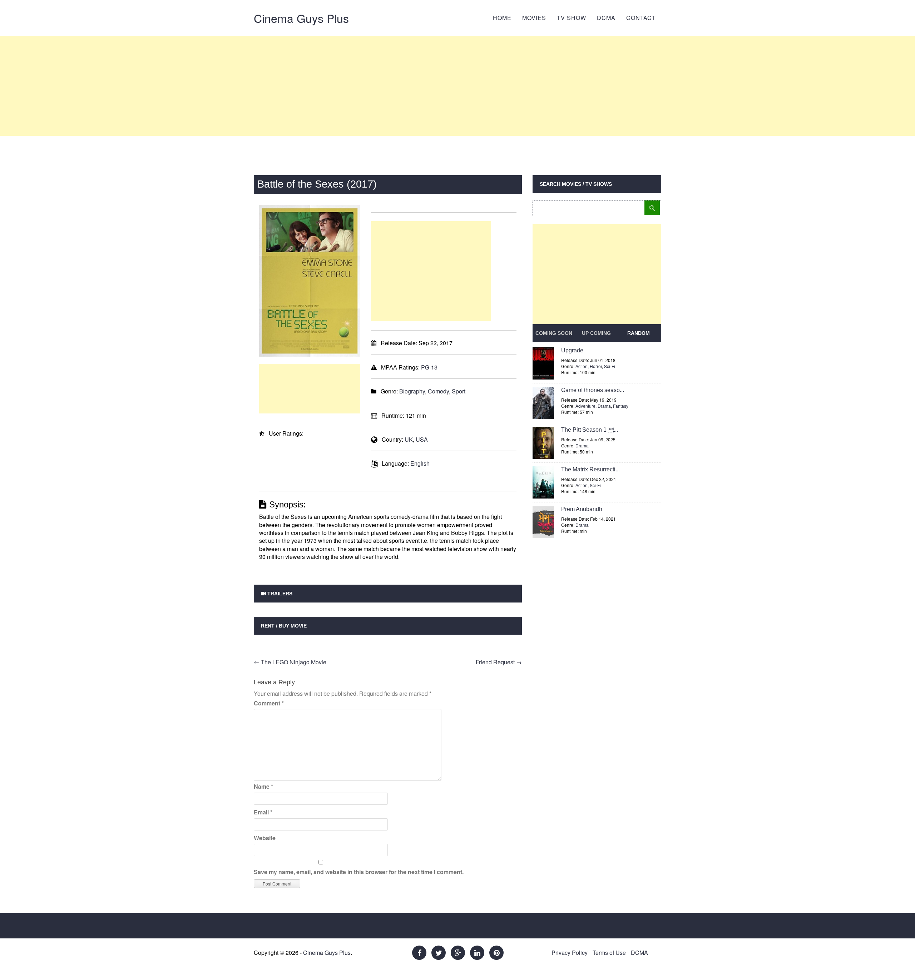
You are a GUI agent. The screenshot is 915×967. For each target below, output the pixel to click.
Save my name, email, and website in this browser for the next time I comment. (359, 872)
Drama (604, 406)
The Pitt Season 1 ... (589, 430)
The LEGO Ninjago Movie (290, 662)
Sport (458, 391)
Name (263, 786)
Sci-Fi (609, 366)
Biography (412, 391)
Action (581, 366)
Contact (641, 18)
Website (265, 838)
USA (422, 439)
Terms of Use (609, 952)
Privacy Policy (570, 952)
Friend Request (499, 662)
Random (638, 333)
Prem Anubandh (581, 509)
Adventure (585, 406)
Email (263, 812)
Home (502, 18)
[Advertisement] (457, 86)
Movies (534, 18)
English (420, 463)
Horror (596, 366)
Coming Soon (553, 333)
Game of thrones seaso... (592, 390)
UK (409, 439)
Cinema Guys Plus (301, 18)
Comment (269, 703)
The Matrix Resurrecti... (590, 469)
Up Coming (596, 333)
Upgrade (572, 350)
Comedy (438, 391)
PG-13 (429, 367)
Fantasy (620, 406)
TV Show (571, 18)
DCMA (606, 18)
